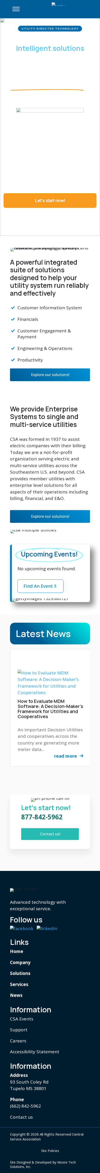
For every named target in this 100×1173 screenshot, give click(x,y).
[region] (50, 127)
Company (20, 962)
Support (18, 1030)
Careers (18, 1041)
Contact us (21, 1117)
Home (16, 951)
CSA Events (21, 1019)
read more (65, 756)
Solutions (20, 973)
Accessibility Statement (34, 1052)
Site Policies (50, 1150)
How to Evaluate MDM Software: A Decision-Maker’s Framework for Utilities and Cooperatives (50, 709)
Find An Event (38, 586)
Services (19, 984)
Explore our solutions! (50, 374)
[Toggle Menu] (16, 9)
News (16, 995)
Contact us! (50, 833)
